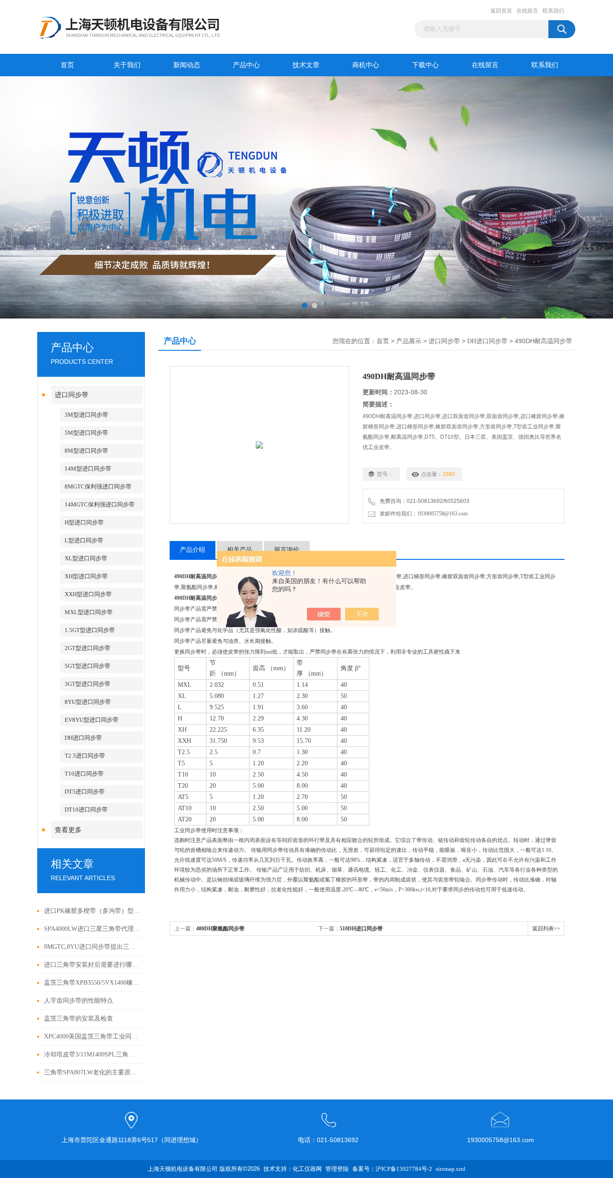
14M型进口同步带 (88, 468)
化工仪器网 (307, 1168)
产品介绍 (192, 549)
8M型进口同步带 (86, 450)
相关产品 (239, 549)
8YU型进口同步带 (88, 701)
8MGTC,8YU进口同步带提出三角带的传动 (92, 946)
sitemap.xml (450, 1168)
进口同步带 (71, 394)
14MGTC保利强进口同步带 (100, 504)
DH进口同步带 (83, 737)
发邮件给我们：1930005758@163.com (422, 513)
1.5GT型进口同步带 (90, 630)
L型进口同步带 (84, 540)
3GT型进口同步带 (87, 684)
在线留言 (527, 11)
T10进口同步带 (84, 773)
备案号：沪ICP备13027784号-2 (392, 1168)
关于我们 (127, 65)
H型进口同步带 (84, 522)
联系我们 (553, 11)
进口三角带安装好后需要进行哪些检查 (92, 964)
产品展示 (408, 341)
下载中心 (425, 65)
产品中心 (246, 65)
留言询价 (286, 549)
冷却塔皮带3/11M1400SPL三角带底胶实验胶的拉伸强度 (92, 1054)
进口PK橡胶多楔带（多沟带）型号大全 (92, 910)
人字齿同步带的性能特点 (78, 1000)
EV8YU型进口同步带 (91, 719)
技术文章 (306, 65)
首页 (67, 65)
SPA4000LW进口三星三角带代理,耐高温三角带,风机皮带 (92, 928)
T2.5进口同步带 (85, 755)
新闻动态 (186, 65)
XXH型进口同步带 (88, 594)
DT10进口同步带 (86, 809)
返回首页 (501, 11)
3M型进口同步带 (86, 414)
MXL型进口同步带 (89, 612)
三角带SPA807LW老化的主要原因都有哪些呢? (92, 1072)
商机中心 (365, 65)
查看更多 (68, 829)
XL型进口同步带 (86, 558)
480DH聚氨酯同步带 (220, 928)
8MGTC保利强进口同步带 (98, 486)
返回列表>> (546, 928)
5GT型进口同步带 (87, 666)
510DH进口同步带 (361, 928)
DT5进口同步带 (85, 791)
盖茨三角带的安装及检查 (78, 1018)
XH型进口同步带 (86, 576)
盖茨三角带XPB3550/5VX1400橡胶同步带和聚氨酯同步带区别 (92, 982)
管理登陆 (337, 1168)
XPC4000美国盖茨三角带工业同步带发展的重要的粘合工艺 (92, 1036)
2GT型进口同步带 (87, 648)
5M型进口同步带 (86, 432)
